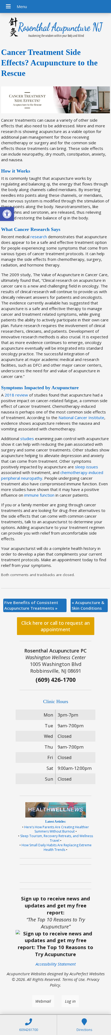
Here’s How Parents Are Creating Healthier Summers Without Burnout (56, 829)
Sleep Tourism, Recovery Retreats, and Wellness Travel (56, 838)
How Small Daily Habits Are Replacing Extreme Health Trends (57, 847)
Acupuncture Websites (26, 973)
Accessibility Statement (56, 964)
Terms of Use (73, 979)
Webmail (43, 1001)
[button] (7, 214)
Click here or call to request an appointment (55, 626)
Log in (70, 1001)
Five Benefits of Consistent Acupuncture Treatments (31, 605)
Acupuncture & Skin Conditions (88, 605)
